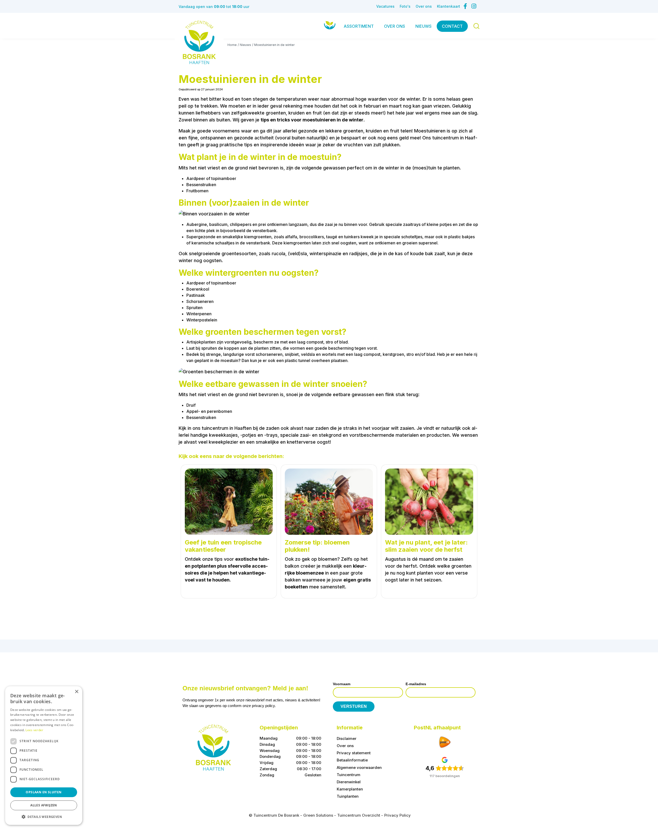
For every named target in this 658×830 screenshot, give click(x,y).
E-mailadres (416, 684)
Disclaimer (347, 738)
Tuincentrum (348, 774)
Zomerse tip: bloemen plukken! (317, 546)
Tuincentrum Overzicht (358, 815)
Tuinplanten (348, 796)
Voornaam (341, 684)
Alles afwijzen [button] (43, 805)
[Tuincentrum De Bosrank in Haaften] (199, 42)
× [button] (76, 692)
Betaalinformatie (352, 760)
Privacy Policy (397, 815)
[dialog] (43, 755)
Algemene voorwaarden (359, 767)
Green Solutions (318, 815)
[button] (43, 817)
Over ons (345, 745)
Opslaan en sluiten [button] (43, 792)
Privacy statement (354, 752)
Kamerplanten (350, 789)
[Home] (329, 25)
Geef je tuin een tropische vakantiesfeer (223, 546)
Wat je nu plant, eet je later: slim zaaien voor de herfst (426, 546)
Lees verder (34, 730)
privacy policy (263, 706)
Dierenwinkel (349, 781)
